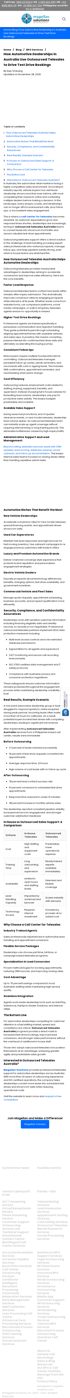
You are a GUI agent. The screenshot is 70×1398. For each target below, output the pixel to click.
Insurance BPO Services (47, 1274)
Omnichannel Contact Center (13, 1237)
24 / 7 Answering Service (13, 1203)
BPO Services (34, 49)
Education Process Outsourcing (50, 1332)
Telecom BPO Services (46, 1325)
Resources (45, 1364)
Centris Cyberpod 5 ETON (16, 1193)
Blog (15, 29)
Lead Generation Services (49, 1210)
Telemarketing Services (48, 1203)
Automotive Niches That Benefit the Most (30, 141)
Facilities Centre (49, 1168)
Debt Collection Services (13, 1308)
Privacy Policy (47, 1381)
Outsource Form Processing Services (16, 1322)
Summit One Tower (15, 1168)
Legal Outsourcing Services (50, 1261)
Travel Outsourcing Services (51, 1318)
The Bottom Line (16, 174)
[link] (16, 1156)
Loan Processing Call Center (17, 1315)
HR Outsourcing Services (48, 1305)
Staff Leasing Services (12, 1335)
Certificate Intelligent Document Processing (10, 1285)
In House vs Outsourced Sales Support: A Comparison (30, 162)
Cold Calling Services (52, 1222)
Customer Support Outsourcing (15, 1223)
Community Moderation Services (17, 1294)
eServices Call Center (47, 1338)
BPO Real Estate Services (48, 1267)
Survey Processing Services (50, 1237)
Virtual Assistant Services (14, 1342)
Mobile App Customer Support (50, 1298)
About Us (43, 1351)
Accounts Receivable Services (17, 1254)
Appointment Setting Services (52, 1216)
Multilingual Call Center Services (14, 1244)
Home (7, 29)
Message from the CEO (50, 1376)
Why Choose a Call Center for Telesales (30, 169)
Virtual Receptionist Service (16, 1210)
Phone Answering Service (14, 1216)
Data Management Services (16, 1301)
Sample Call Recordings (46, 1355)
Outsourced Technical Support (15, 1230)
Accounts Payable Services (15, 1261)
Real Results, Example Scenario (25, 155)
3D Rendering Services (46, 1311)
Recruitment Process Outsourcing (17, 1328)
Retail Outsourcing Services (50, 1281)
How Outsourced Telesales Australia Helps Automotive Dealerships (31, 134)
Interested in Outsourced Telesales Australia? (33, 180)
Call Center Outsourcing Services (11, 1273)
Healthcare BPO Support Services (49, 1254)
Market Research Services (49, 1230)
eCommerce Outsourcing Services (46, 1289)
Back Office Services (17, 1266)
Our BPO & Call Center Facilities (49, 1369)
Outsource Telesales (52, 1225)
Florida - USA (46, 1191)
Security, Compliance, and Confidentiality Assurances (31, 148)
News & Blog (46, 1361)
